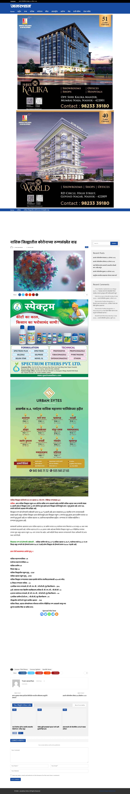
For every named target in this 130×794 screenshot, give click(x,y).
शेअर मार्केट (87, 11)
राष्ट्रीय (19, 11)
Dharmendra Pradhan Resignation (104, 301)
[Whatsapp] (49, 614)
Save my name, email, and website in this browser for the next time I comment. (36, 775)
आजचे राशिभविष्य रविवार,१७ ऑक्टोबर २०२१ (74, 696)
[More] (56, 614)
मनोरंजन (39, 11)
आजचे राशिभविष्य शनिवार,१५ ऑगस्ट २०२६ (27, 1)
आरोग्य (63, 11)
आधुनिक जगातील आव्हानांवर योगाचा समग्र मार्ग (105, 275)
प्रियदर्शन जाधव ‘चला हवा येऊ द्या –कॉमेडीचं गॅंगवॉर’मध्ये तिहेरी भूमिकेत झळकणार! (105, 304)
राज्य (25, 11)
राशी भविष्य (77, 11)
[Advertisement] (65, 225)
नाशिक (32, 11)
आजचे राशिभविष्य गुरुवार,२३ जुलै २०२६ (106, 318)
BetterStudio (112, 791)
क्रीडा (47, 11)
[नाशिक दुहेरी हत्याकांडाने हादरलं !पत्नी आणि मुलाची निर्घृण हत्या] (49, 717)
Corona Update (35, 669)
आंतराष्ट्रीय (54, 11)
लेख (69, 11)
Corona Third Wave (21, 669)
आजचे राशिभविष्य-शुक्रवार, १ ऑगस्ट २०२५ (107, 298)
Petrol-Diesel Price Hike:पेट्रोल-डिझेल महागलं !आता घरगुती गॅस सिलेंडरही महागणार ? (105, 312)
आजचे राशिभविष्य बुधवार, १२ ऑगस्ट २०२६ (103, 271)
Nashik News (47, 669)
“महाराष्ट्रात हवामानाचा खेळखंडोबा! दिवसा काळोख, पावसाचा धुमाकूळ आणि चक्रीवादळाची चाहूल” (105, 292)
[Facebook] (41, 614)
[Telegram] (53, 614)
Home (12, 11)
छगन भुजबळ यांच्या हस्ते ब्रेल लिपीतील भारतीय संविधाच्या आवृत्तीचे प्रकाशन (29, 697)
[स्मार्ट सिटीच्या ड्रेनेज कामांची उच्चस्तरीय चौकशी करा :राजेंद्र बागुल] (24, 717)
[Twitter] (45, 614)
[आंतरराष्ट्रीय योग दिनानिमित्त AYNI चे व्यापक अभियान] (74, 717)
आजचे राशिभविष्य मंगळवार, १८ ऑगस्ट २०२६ (104, 258)
